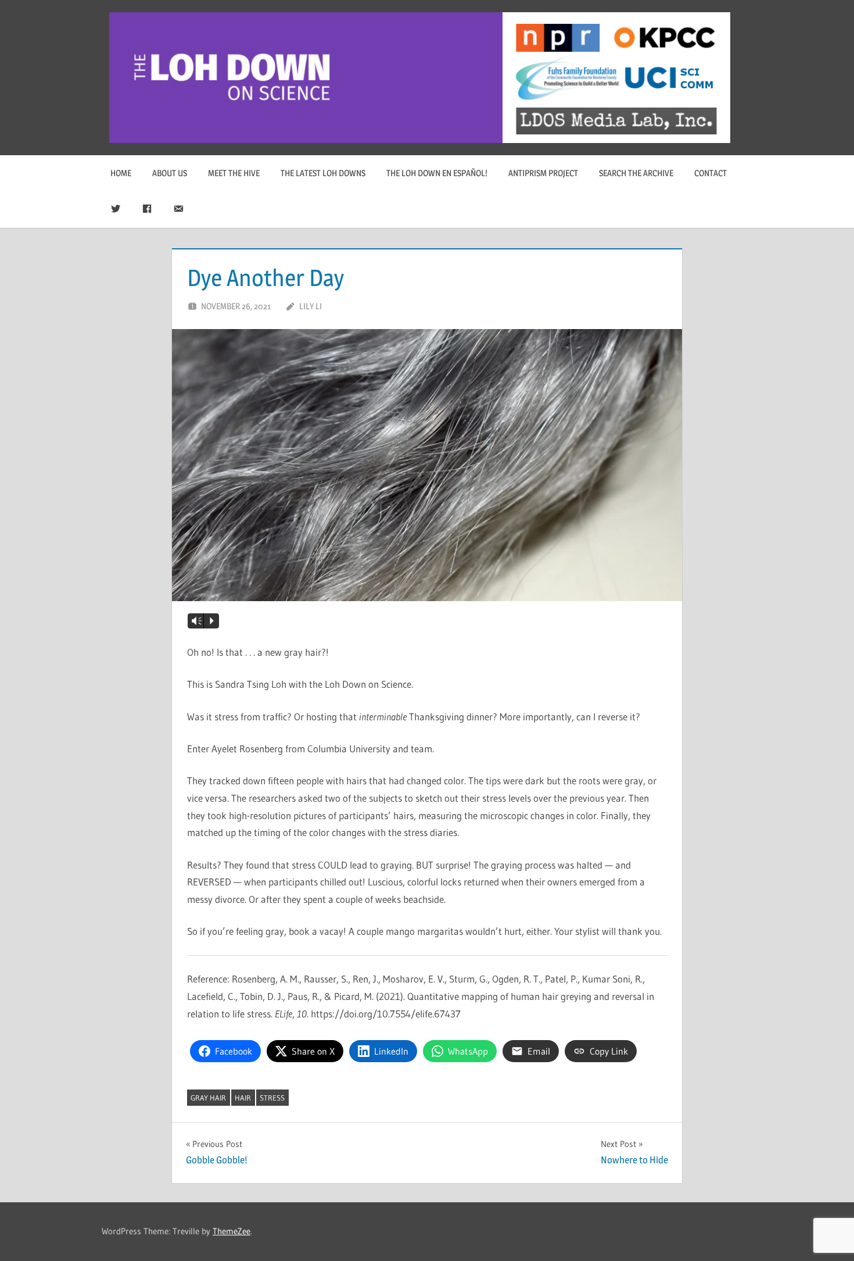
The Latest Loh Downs (323, 172)
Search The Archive (636, 172)
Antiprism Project (543, 172)
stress (272, 1097)
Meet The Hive (234, 172)
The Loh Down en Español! (436, 172)
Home (120, 172)
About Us (169, 172)
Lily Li (310, 306)
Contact (710, 172)
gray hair (208, 1097)
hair (243, 1097)
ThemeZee (231, 1231)
